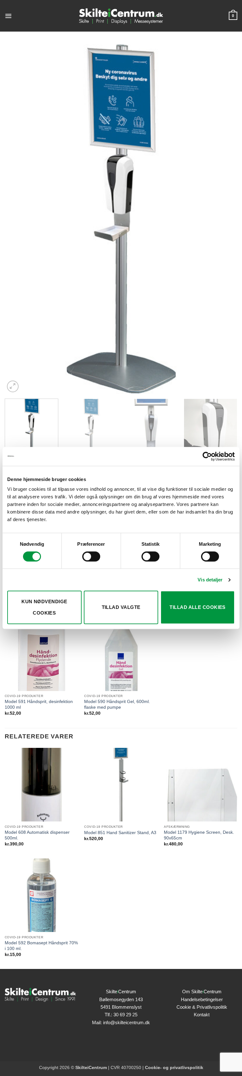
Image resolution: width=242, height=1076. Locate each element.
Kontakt (202, 1014)
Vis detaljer (210, 579)
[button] (8, 15)
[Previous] (17, 219)
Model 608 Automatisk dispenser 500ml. (37, 835)
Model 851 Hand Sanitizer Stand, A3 (120, 832)
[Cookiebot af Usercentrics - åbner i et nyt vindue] (207, 456)
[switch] (91, 556)
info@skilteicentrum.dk (126, 1022)
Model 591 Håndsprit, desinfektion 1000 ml (39, 704)
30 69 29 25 (125, 1014)
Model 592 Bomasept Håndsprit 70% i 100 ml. (41, 946)
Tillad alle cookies (198, 607)
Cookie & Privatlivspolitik (201, 1007)
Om (202, 991)
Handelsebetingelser (202, 999)
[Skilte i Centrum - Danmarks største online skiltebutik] (121, 16)
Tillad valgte (121, 607)
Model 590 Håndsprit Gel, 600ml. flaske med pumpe (117, 704)
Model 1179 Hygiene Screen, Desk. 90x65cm (199, 835)
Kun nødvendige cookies (44, 607)
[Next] (224, 219)
